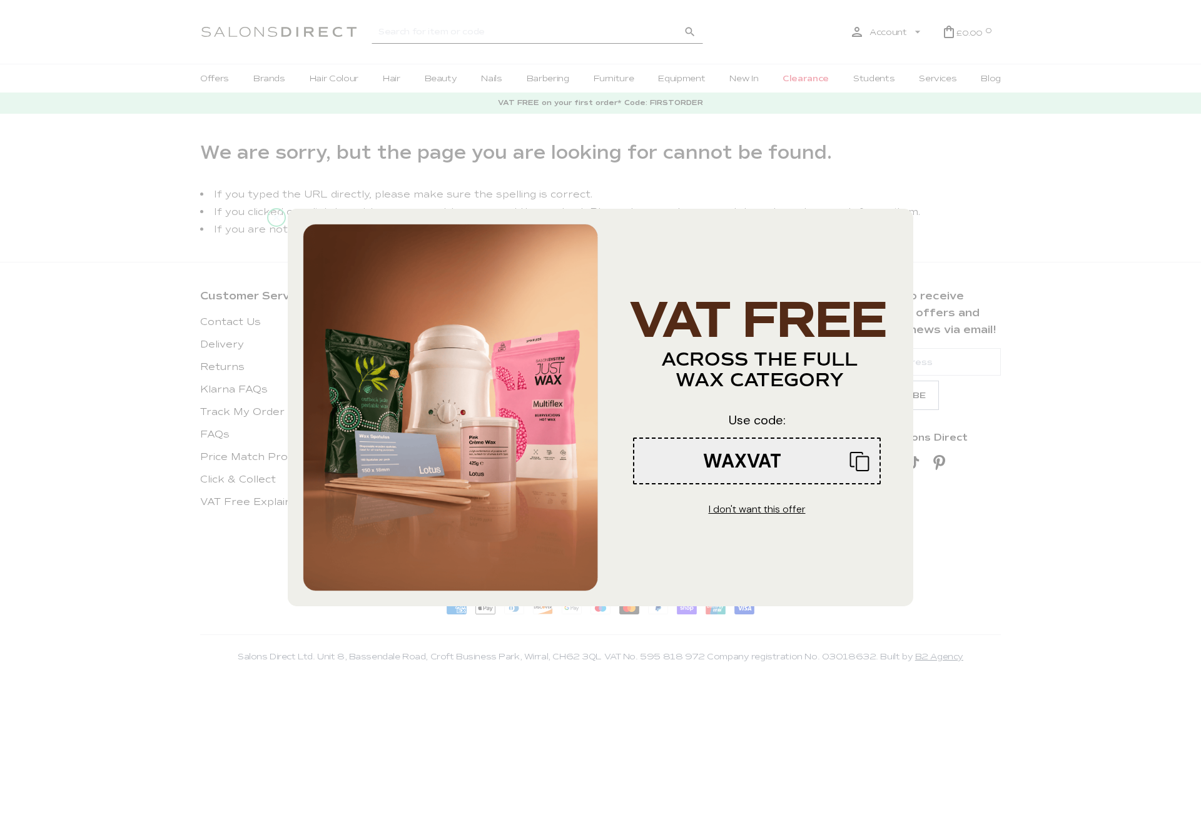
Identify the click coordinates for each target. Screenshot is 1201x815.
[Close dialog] (276, 217)
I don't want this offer (757, 509)
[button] (757, 461)
